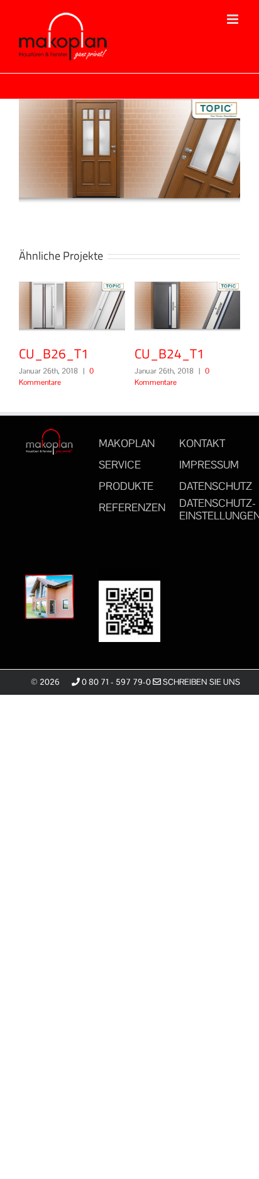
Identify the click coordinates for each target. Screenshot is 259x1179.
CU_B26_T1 (91, 306)
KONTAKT (202, 443)
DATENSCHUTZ (215, 486)
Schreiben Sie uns (200, 682)
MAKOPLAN (127, 443)
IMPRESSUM (209, 465)
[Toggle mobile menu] (233, 19)
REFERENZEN (132, 507)
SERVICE (120, 465)
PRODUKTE (126, 486)
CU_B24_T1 (169, 353)
